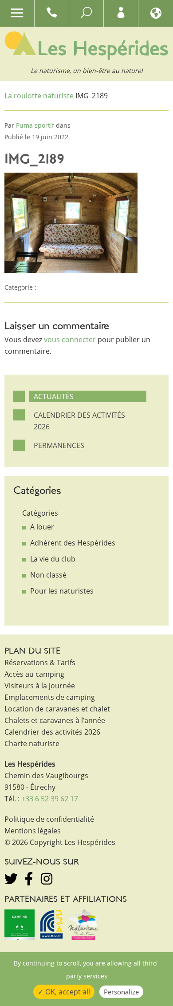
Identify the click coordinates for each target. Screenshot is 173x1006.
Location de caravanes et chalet (57, 709)
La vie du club (52, 559)
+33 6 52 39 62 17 (49, 799)
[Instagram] (46, 878)
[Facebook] (28, 878)
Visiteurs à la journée (39, 686)
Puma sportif (35, 125)
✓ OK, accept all (64, 992)
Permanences (59, 445)
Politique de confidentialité (49, 819)
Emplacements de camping (49, 697)
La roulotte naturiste (39, 96)
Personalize (121, 991)
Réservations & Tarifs (39, 662)
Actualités (54, 396)
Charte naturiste (31, 743)
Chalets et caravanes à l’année (54, 720)
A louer (42, 527)
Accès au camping (34, 674)
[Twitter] (11, 878)
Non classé (48, 575)
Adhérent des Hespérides (72, 543)
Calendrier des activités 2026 (79, 421)
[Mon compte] (120, 15)
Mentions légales (32, 831)
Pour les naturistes (62, 591)
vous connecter (70, 339)
